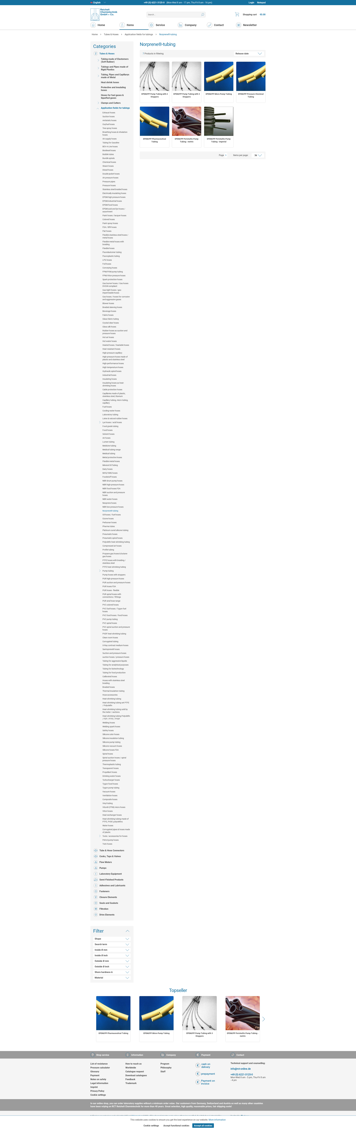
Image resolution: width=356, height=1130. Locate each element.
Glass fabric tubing (110, 319)
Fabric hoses (107, 315)
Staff (162, 1071)
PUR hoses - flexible (110, 590)
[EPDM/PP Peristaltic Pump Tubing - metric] (186, 121)
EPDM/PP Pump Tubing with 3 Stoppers (186, 95)
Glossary (94, 1071)
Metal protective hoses (112, 457)
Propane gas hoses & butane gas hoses (114, 554)
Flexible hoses (108, 248)
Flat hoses (106, 231)
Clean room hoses (110, 637)
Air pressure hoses (110, 178)
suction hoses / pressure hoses (115, 657)
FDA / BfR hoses (109, 227)
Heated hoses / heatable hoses (115, 345)
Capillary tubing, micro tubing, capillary (115, 401)
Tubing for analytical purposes (115, 665)
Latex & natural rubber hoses (114, 418)
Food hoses (107, 430)
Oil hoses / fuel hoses (111, 515)
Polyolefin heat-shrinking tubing (116, 542)
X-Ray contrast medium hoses (115, 645)
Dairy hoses (107, 469)
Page (221, 155)
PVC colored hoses (110, 605)
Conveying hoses (109, 268)
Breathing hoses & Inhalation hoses (114, 133)
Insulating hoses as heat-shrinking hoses (113, 384)
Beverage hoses (109, 311)
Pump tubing (108, 571)
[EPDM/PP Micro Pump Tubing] (218, 76)
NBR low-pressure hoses (112, 507)
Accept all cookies (203, 1125)
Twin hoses (107, 844)
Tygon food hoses (110, 784)
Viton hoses (107, 811)
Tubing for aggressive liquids (114, 661)
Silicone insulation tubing (113, 738)
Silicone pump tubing (111, 742)
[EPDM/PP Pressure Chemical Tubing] (250, 76)
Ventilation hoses (109, 795)
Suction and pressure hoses (114, 653)
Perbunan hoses (109, 522)
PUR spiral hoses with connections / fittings (111, 595)
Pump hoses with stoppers (113, 575)
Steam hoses (108, 166)
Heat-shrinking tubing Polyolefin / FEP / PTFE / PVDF (116, 717)
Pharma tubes (108, 526)
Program (164, 1063)
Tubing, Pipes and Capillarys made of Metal (115, 76)
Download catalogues (136, 1075)
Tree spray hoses (109, 128)
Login (251, 2)
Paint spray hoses (110, 223)
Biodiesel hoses (109, 150)
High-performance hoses (113, 363)
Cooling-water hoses (111, 411)
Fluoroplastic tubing (111, 256)
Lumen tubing (108, 442)
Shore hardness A (104, 972)
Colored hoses (108, 219)
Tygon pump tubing (110, 788)
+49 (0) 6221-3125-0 (154, 2)
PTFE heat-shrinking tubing (114, 567)
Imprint (94, 1087)
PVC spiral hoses (109, 623)
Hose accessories (110, 695)
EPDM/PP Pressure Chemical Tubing (251, 95)
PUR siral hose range (111, 601)
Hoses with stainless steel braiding (113, 681)
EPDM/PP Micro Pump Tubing (219, 94)
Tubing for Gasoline (110, 143)
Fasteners (104, 891)
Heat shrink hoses (110, 82)
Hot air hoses (108, 337)
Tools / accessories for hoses (114, 836)
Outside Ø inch (102, 966)
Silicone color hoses (110, 734)
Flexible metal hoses (111, 461)
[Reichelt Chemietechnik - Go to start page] (104, 14)
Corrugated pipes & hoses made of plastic (116, 830)
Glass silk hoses (109, 327)
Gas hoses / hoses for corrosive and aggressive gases (116, 298)
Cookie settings (98, 1095)
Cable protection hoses (112, 389)
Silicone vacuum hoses (112, 746)
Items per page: (240, 155)
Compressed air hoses (112, 546)
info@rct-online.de (241, 1068)
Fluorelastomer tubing (112, 252)
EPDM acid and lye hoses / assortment (113, 210)
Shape (98, 938)
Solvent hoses (108, 434)
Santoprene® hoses (111, 649)
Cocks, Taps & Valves (110, 856)
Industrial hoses (109, 375)
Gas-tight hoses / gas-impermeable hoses (112, 291)
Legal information (99, 1083)
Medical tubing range (111, 449)
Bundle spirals (108, 158)
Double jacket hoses (111, 174)
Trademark (131, 1083)
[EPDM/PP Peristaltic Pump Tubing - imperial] (218, 121)
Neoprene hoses (109, 503)
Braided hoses (108, 687)
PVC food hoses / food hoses (115, 615)
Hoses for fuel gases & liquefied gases (112, 96)
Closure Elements (108, 897)
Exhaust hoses (108, 112)
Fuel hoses (107, 407)
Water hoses (107, 825)
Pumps (102, 868)
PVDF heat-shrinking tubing (114, 634)
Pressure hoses (109, 185)
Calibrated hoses (109, 676)
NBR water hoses (109, 499)
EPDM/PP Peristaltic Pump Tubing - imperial (219, 140)
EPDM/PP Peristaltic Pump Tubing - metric (186, 140)
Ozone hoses (108, 518)
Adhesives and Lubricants (112, 885)
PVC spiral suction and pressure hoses (116, 628)
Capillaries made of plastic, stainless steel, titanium (113, 394)
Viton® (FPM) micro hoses (113, 807)
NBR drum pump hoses (112, 481)
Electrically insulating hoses (114, 193)
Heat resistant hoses (111, 349)
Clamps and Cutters (111, 103)
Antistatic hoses (109, 120)
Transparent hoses (110, 768)
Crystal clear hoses (110, 323)
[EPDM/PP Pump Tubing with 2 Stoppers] (154, 76)
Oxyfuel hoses (108, 124)
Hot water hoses (109, 341)
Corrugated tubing (110, 641)
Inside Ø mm (101, 950)
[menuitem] (253, 2)
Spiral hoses (107, 754)
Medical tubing (108, 453)
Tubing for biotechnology (113, 669)
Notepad (261, 2)
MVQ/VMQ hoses (110, 473)
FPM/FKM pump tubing (112, 272)
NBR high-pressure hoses (113, 485)
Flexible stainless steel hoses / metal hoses (115, 236)
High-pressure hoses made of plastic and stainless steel (115, 358)
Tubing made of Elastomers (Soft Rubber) (114, 60)
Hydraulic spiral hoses (111, 371)
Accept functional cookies (176, 1125)
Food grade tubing (110, 426)
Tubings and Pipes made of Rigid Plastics (114, 68)
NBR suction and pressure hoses (113, 493)
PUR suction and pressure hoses (116, 582)
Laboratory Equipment (110, 874)
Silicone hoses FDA (110, 750)
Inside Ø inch (101, 955)
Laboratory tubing (110, 414)
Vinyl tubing (107, 803)
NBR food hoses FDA (111, 488)
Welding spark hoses (111, 726)
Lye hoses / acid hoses (112, 422)
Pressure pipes (108, 181)
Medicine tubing (109, 446)
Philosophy (165, 1067)
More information (217, 1119)
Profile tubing (108, 550)
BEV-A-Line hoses (110, 146)
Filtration (103, 909)
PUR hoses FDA (109, 586)
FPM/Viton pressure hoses (113, 275)
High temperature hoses (112, 367)
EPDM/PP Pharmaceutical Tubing (154, 140)
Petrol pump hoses (110, 840)
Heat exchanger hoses (112, 815)
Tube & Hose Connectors (111, 850)
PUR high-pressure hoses (113, 579)
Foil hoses (106, 264)
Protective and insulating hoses (113, 88)
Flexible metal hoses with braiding (113, 243)
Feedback (130, 1079)
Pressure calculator (100, 1067)
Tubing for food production (114, 672)
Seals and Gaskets (108, 903)
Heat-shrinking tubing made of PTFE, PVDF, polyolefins (115, 820)
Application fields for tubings (115, 108)
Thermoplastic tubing (111, 764)
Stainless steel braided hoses (114, 189)
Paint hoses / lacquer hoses (114, 215)
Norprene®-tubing (110, 511)
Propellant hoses (109, 772)
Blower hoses (108, 303)
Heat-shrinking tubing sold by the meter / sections (115, 710)
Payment (94, 1075)
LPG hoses (107, 260)
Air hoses (106, 438)
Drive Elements (106, 914)
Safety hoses (108, 730)
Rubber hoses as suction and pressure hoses (114, 331)
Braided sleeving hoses (112, 307)
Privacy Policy (97, 1091)
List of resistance (99, 1063)
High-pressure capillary (112, 353)
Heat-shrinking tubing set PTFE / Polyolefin (115, 704)
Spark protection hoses (112, 279)
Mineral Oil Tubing (110, 465)
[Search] (203, 14)
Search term (101, 944)
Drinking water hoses (111, 776)
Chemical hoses (109, 162)
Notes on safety (98, 1079)
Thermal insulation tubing (113, 691)
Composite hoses (109, 799)
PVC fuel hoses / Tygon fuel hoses (114, 610)
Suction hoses (108, 116)
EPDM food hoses (110, 205)
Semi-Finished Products (111, 879)
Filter (98, 931)
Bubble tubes (108, 154)
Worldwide (130, 1067)
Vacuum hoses (108, 791)
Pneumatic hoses (109, 534)
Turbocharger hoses (111, 780)
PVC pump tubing (110, 619)
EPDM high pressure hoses (113, 197)
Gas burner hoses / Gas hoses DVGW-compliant (115, 284)
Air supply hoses (109, 139)
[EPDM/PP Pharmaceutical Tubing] (154, 121)
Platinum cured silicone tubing (115, 530)
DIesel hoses (107, 170)
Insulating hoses (109, 379)
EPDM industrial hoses (112, 201)
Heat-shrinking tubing (111, 699)
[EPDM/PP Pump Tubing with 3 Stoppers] (186, 76)
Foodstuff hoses (109, 477)
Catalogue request (134, 1071)
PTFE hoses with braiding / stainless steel (114, 561)
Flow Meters (105, 862)
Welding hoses (108, 723)
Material (99, 977)
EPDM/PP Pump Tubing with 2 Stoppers (154, 95)
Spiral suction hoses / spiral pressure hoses (114, 759)
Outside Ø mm (102, 961)
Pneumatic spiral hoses (112, 538)
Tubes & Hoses (106, 53)
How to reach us (133, 1063)
